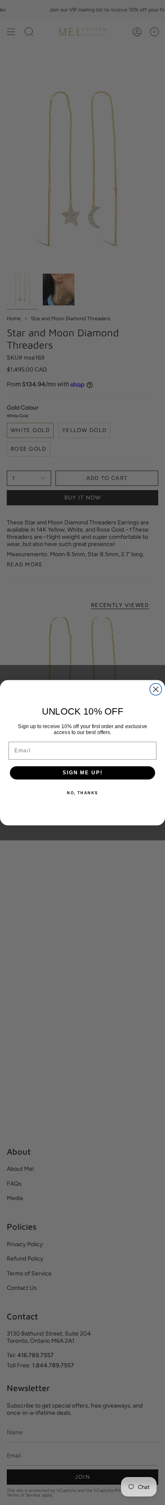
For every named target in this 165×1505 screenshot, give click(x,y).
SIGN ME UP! (82, 772)
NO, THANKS (82, 792)
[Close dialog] (156, 689)
